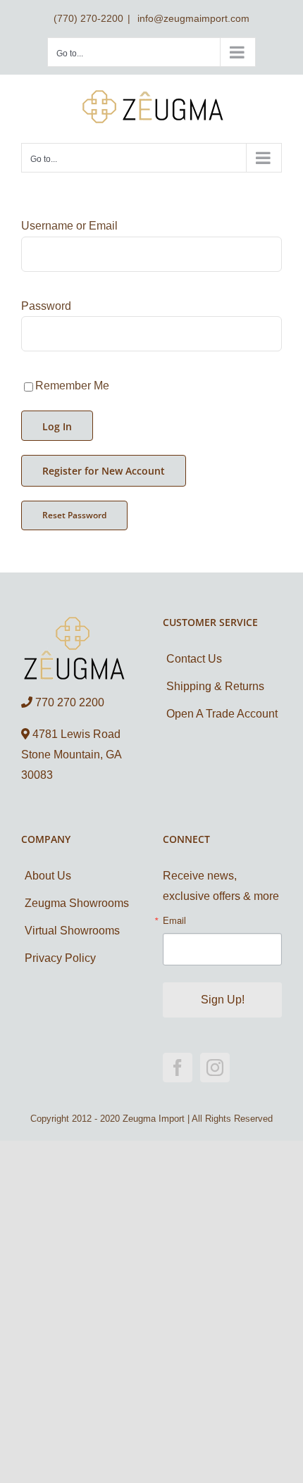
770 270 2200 (68, 702)
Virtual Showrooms (72, 931)
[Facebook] (177, 1067)
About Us (48, 876)
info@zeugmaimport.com (192, 18)
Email (174, 920)
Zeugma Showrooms (77, 903)
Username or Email (69, 226)
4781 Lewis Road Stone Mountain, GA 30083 (71, 754)
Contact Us (194, 659)
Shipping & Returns (215, 686)
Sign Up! (223, 1000)
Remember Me (72, 386)
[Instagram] (215, 1067)
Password (46, 306)
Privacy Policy (60, 958)
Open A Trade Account (222, 714)
